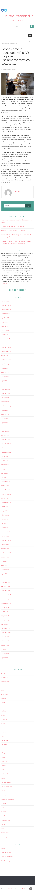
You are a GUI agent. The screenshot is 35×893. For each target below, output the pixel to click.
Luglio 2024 (4, 368)
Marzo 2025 (4, 334)
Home (2, 41)
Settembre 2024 (6, 360)
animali (3, 673)
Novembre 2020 (6, 544)
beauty (3, 702)
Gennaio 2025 (5, 343)
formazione (4, 740)
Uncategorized (5, 820)
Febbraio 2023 (5, 431)
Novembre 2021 (6, 494)
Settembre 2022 (6, 452)
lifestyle (3, 753)
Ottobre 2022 (5, 448)
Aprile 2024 (4, 381)
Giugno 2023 (5, 414)
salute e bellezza (6, 782)
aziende (3, 698)
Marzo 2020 (4, 578)
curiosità (3, 711)
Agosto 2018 (5, 645)
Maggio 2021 (5, 519)
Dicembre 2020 (6, 540)
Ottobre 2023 (5, 401)
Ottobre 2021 (5, 498)
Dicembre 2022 (5, 439)
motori (3, 770)
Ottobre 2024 (5, 355)
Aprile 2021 (4, 523)
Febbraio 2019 (5, 628)
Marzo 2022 (4, 477)
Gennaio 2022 (5, 485)
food (2, 736)
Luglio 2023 (4, 410)
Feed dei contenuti (6, 852)
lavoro (3, 749)
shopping (4, 803)
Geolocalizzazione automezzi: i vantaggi (13, 230)
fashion (3, 728)
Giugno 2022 (5, 464)
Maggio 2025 (5, 330)
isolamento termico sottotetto (12, 108)
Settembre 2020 (6, 553)
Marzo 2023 (4, 427)
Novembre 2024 (6, 351)
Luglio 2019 (4, 611)
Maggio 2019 (5, 620)
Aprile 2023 (4, 422)
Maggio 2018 (5, 653)
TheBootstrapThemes (28, 889)
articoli (3, 686)
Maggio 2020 (5, 569)
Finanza (3, 732)
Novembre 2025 (6, 309)
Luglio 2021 (4, 511)
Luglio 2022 (4, 460)
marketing (4, 761)
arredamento (5, 681)
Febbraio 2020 (5, 582)
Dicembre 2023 (5, 393)
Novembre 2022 (6, 443)
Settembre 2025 (6, 313)
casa (2, 707)
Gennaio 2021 (5, 536)
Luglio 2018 (4, 649)
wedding (4, 837)
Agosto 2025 (5, 318)
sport (2, 807)
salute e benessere (6, 786)
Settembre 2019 (6, 603)
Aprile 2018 (4, 657)
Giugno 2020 (5, 565)
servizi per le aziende (7, 799)
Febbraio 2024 (5, 389)
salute (3, 778)
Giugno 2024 (5, 372)
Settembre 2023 (6, 406)
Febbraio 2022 (5, 481)
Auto (2, 690)
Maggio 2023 (5, 418)
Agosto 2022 (5, 456)
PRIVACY (4, 283)
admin (17, 191)
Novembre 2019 (6, 595)
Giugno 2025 (5, 326)
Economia (4, 719)
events (3, 723)
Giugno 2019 (5, 616)
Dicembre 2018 (6, 632)
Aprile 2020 (4, 574)
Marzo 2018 (4, 662)
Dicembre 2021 (5, 490)
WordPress (11, 889)
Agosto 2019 (5, 607)
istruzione (4, 744)
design (3, 715)
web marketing (5, 832)
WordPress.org (5, 861)
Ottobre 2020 (5, 548)
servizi (7, 41)
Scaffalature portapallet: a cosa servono (12, 226)
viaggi (3, 824)
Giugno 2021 (5, 515)
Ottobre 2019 (5, 599)
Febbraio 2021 (5, 532)
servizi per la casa (6, 795)
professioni (4, 774)
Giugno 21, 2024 (6, 69)
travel (3, 816)
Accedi (3, 848)
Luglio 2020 (4, 561)
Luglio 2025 (4, 322)
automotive (4, 694)
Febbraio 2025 (5, 339)
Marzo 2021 (4, 527)
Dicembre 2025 (5, 305)
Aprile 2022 (4, 473)
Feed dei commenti (7, 856)
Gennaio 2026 (5, 301)
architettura (4, 677)
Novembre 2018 (6, 636)
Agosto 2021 (5, 506)
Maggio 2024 (5, 376)
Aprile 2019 (4, 624)
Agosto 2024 (5, 364)
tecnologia (4, 811)
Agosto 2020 (5, 557)
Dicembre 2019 (5, 590)
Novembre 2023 (6, 397)
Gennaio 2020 (5, 586)
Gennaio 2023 (5, 435)
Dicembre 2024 (6, 347)
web (2, 828)
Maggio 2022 (5, 469)
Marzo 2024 (4, 385)
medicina (4, 765)
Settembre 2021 (6, 502)
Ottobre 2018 (5, 641)
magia (3, 757)
